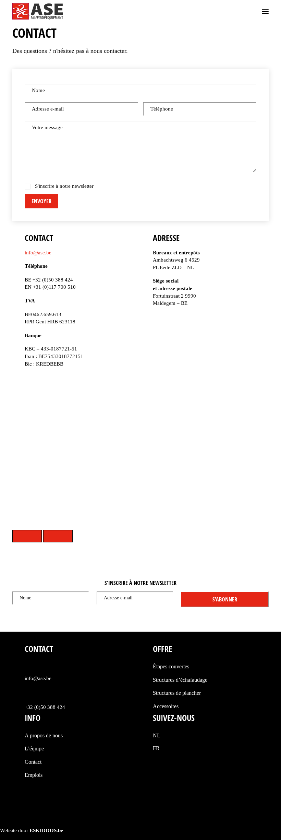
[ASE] (37, 11)
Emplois (33, 775)
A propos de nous (44, 735)
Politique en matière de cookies (109, 798)
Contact (33, 762)
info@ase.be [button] (38, 678)
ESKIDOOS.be (46, 830)
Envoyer (41, 201)
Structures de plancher (177, 693)
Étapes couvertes (171, 666)
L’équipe (34, 748)
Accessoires (166, 706)
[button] (265, 11)
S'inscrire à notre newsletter (64, 186)
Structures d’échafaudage (180, 680)
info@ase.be (38, 252)
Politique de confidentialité (41, 798)
